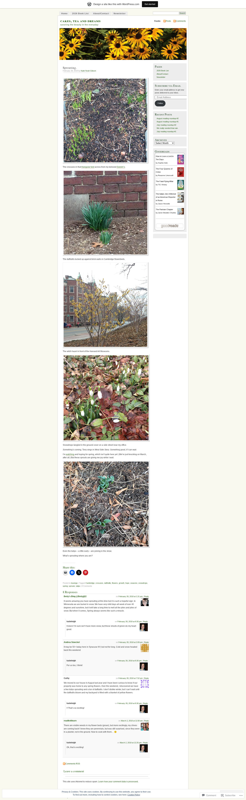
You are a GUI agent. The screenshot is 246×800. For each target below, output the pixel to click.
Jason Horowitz (164, 204)
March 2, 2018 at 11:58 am (132, 721)
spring (65, 586)
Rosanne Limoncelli (165, 175)
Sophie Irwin (163, 163)
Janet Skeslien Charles (167, 213)
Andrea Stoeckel (72, 642)
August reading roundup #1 (168, 122)
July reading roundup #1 (166, 131)
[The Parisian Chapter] (180, 214)
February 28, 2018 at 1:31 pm (130, 596)
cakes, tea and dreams (80, 20)
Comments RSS (72, 764)
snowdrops (142, 583)
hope (127, 583)
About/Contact (101, 13)
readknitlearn (70, 721)
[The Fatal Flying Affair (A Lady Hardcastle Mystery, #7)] (180, 189)
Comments (181, 21)
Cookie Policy (134, 795)
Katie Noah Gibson (88, 71)
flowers (115, 583)
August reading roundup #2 (168, 118)
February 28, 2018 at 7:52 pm (130, 678)
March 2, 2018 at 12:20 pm (131, 743)
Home (64, 13)
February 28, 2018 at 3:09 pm (130, 642)
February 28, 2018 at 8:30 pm (129, 621)
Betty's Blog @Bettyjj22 (75, 596)
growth (121, 583)
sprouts (72, 586)
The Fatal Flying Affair (164, 181)
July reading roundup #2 (166, 125)
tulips (78, 586)
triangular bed (87, 167)
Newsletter (120, 13)
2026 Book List (80, 13)
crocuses (99, 583)
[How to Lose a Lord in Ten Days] (180, 164)
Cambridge (90, 583)
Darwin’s (121, 167)
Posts (168, 21)
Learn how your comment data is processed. (118, 781)
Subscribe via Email (168, 85)
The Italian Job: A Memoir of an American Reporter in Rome (166, 197)
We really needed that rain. (167, 128)
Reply (146, 596)
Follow (160, 103)
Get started (150, 4)
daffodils (107, 583)
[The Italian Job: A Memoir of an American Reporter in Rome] (180, 202)
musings (74, 583)
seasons (133, 583)
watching (70, 454)
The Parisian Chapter (164, 209)
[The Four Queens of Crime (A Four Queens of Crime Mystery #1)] (180, 176)
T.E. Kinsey (162, 185)
